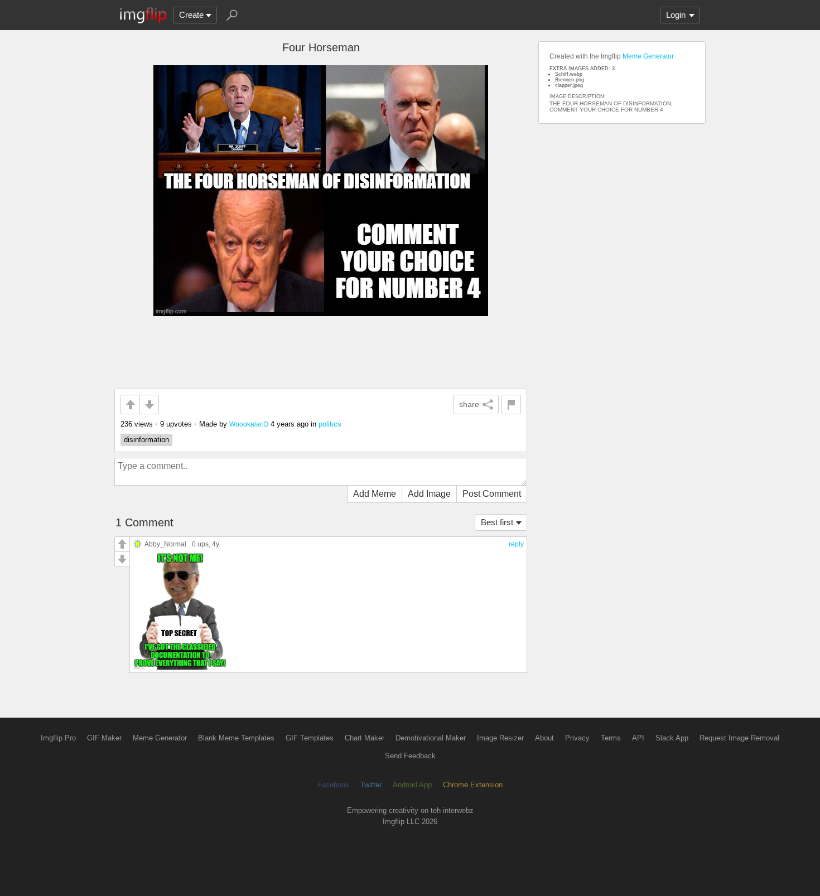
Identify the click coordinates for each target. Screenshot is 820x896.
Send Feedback (410, 756)
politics (330, 424)
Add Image (429, 493)
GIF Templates (310, 738)
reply (516, 544)
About (544, 738)
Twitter (371, 785)
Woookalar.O (248, 424)
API (638, 738)
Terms (611, 738)
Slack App (671, 738)
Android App (412, 785)
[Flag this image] (511, 404)
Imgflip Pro (58, 738)
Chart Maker (364, 738)
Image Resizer (500, 738)
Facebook (333, 785)
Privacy (577, 738)
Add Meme (374, 493)
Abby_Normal (165, 544)
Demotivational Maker (430, 738)
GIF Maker (104, 738)
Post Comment (491, 493)
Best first (497, 522)
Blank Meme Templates (236, 738)
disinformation (146, 439)
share (469, 404)
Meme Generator (648, 56)
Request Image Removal (739, 738)
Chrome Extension (473, 785)
